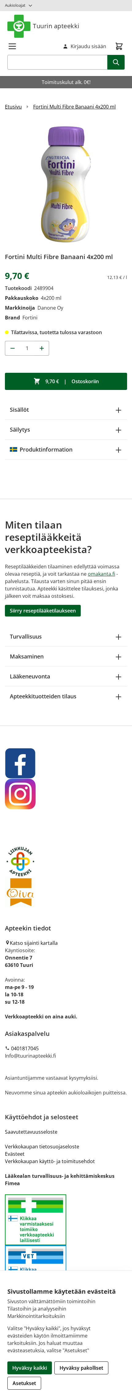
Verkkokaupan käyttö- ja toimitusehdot (50, 1161)
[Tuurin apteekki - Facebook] (66, 763)
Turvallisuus (26, 636)
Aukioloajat (15, 5)
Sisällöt (19, 409)
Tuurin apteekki (56, 26)
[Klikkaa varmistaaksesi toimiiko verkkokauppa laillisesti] (66, 1245)
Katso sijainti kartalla (34, 943)
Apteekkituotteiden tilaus (43, 696)
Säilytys (20, 429)
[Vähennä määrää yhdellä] (12, 348)
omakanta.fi (101, 574)
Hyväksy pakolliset (81, 1368)
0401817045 (25, 1048)
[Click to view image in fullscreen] (66, 184)
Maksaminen (27, 656)
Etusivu (13, 106)
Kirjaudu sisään (88, 46)
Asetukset (24, 1383)
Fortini (29, 317)
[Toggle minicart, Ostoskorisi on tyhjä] (119, 46)
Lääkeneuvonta (30, 676)
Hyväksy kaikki (29, 1368)
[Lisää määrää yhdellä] (41, 348)
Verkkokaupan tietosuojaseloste (42, 1146)
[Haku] (116, 62)
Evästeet (15, 1154)
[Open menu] (12, 46)
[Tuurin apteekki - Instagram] (66, 794)
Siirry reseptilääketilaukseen (43, 610)
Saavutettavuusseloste (31, 1131)
